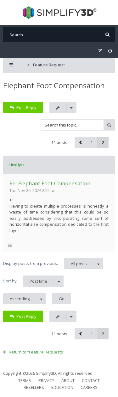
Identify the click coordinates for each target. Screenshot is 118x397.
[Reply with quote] (10, 245)
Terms (24, 380)
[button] (80, 142)
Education (62, 387)
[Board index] (59, 12)
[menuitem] (110, 51)
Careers (89, 387)
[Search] (107, 34)
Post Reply (26, 107)
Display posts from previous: (45, 263)
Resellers (34, 387)
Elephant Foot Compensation (54, 85)
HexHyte (17, 165)
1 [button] (92, 142)
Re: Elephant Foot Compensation (49, 183)
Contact (91, 380)
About (68, 380)
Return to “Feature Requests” (37, 352)
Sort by (25, 281)
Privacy (46, 380)
